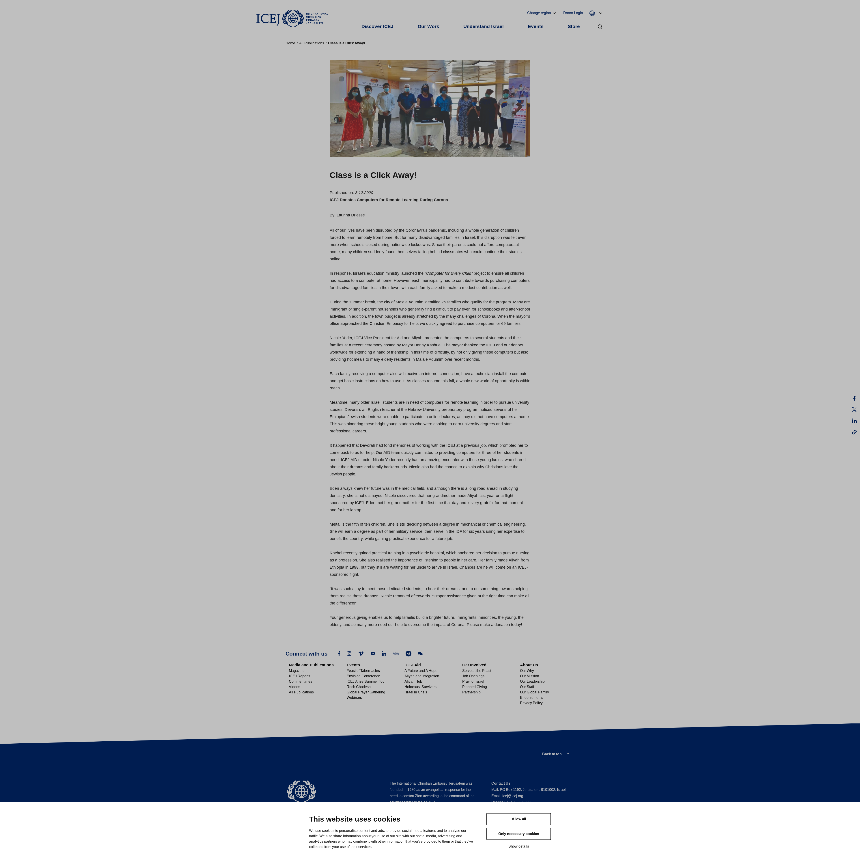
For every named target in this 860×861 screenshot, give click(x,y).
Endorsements (531, 697)
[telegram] (408, 653)
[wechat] (420, 653)
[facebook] (339, 653)
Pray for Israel (473, 681)
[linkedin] (384, 653)
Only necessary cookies (518, 834)
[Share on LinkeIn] (854, 420)
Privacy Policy (531, 703)
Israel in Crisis (415, 692)
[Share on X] (854, 409)
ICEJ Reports (299, 676)
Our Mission (529, 676)
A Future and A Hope (420, 671)
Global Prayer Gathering (366, 692)
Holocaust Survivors (420, 687)
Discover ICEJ (377, 26)
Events (536, 26)
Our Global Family (534, 692)
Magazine (297, 671)
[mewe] (396, 653)
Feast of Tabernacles (363, 671)
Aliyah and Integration (421, 676)
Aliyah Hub (413, 681)
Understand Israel (483, 26)
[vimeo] (361, 653)
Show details (518, 846)
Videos (294, 687)
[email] (372, 653)
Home (290, 43)
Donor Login (573, 13)
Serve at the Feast (476, 671)
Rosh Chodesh (359, 687)
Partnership (471, 692)
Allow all (519, 819)
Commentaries (300, 681)
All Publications (311, 43)
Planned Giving (474, 687)
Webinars (354, 697)
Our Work (428, 26)
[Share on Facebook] (854, 398)
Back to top (552, 754)
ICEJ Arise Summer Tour (366, 681)
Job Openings (473, 676)
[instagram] (349, 653)
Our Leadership (532, 681)
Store (574, 26)
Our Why (527, 671)
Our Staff (527, 687)
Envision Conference (363, 676)
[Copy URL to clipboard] (854, 432)
